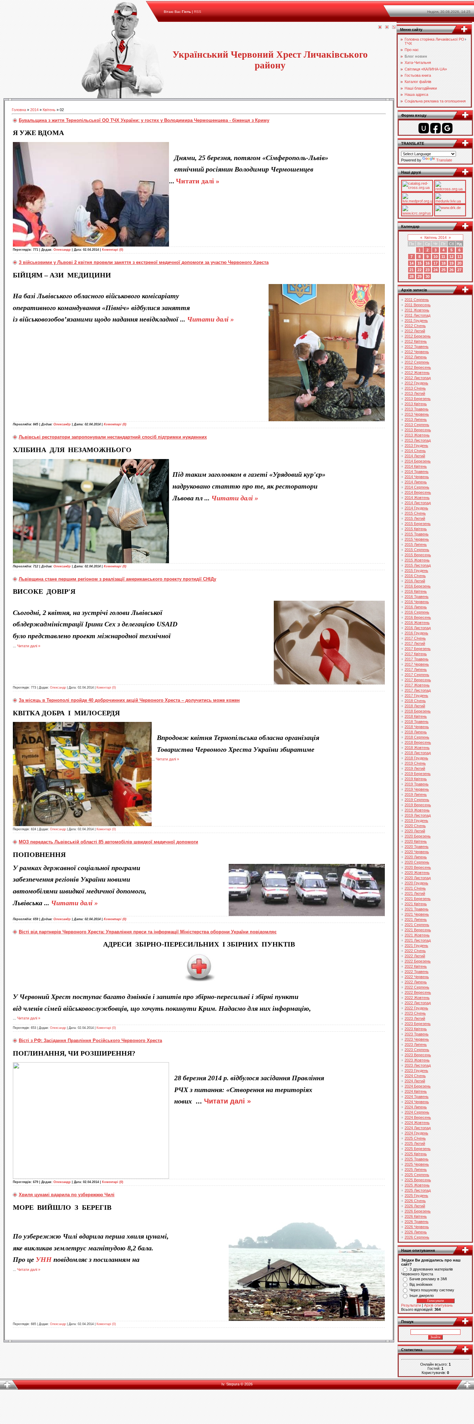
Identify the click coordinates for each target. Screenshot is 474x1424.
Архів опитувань (438, 1305)
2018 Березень (418, 711)
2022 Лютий (415, 956)
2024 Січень (415, 1076)
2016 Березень (418, 586)
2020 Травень (417, 846)
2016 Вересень (418, 617)
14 (411, 263)
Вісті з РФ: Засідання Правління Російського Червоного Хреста (90, 1040)
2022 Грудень (416, 1008)
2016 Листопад (418, 628)
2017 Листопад (418, 690)
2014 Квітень (416, 466)
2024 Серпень (417, 1112)
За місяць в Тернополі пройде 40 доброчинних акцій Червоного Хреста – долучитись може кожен (129, 700)
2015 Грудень (416, 570)
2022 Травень (417, 971)
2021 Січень (415, 888)
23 (427, 270)
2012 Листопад (418, 378)
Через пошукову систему (431, 1290)
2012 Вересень (418, 367)
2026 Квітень (416, 1216)
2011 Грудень (416, 320)
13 (459, 257)
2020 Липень (416, 857)
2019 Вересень (418, 805)
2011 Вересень (418, 305)
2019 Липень (416, 794)
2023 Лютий (415, 1018)
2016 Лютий (415, 581)
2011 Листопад (417, 315)
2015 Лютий (415, 518)
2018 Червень (417, 727)
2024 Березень (418, 1086)
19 (451, 263)
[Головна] (380, 27)
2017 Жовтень (417, 685)
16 (427, 263)
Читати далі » (197, 181)
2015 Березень (418, 524)
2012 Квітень (416, 341)
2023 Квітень (416, 1029)
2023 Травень (417, 1034)
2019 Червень (417, 789)
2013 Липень (416, 419)
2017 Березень (418, 649)
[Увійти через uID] (423, 128)
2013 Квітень (416, 404)
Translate (444, 160)
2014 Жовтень (417, 498)
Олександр (62, 249)
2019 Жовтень (417, 810)
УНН (44, 1259)
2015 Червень (417, 539)
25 (443, 270)
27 (459, 270)
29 (419, 276)
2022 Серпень (417, 987)
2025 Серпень (417, 1175)
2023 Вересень (418, 1055)
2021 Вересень (418, 930)
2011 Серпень (417, 300)
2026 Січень (415, 1201)
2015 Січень (415, 513)
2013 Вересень (418, 430)
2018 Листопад (418, 753)
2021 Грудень (416, 945)
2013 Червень (417, 414)
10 (435, 257)
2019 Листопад (418, 815)
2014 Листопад (418, 503)
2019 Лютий (415, 768)
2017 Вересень (418, 680)
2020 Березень (418, 836)
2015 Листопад (418, 565)
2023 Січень (415, 1013)
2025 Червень (417, 1164)
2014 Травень (417, 471)
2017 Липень (416, 669)
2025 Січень (415, 1138)
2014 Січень (415, 451)
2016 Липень (416, 607)
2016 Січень (415, 576)
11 (443, 257)
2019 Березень (418, 774)
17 (435, 263)
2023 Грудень (416, 1070)
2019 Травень (417, 784)
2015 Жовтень (417, 560)
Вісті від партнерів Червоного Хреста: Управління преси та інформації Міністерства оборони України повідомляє (148, 931)
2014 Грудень (416, 508)
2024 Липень (416, 1107)
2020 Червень (417, 852)
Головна (19, 110)
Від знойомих (421, 1284)
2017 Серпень (417, 675)
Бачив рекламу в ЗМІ (428, 1279)
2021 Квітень (416, 904)
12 (451, 257)
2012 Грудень (416, 383)
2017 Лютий (415, 643)
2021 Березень (418, 899)
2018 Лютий (415, 706)
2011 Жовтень (417, 310)
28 (411, 276)
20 (459, 263)
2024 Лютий (415, 1081)
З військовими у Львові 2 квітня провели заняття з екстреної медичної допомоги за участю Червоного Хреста (144, 262)
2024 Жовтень (417, 1123)
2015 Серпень (417, 550)
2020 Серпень (417, 862)
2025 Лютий (415, 1143)
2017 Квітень (416, 654)
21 (411, 270)
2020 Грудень (416, 883)
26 (451, 270)
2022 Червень (417, 977)
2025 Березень (418, 1149)
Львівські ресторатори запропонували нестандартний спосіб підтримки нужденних (113, 437)
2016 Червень (417, 602)
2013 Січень (415, 388)
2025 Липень (416, 1169)
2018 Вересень (418, 742)
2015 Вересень (418, 555)
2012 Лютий (415, 331)
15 (419, 263)
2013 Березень (418, 399)
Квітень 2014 (435, 237)
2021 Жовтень (417, 935)
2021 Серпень (417, 925)
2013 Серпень (417, 425)
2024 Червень (417, 1102)
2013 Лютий (415, 393)
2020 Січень (415, 826)
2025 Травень (417, 1159)
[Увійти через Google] (447, 128)
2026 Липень (416, 1232)
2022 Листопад (418, 1003)
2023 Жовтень (417, 1060)
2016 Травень (417, 596)
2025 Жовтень (417, 1185)
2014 (34, 110)
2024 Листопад (418, 1128)
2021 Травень (417, 909)
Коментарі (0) (112, 249)
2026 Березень (418, 1211)
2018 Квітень (416, 716)
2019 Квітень (416, 779)
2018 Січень (415, 701)
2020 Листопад (418, 878)
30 (427, 276)
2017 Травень (417, 659)
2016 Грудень (416, 633)
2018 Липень (416, 732)
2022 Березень (418, 961)
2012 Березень (418, 336)
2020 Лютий (415, 831)
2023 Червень (417, 1039)
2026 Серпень (417, 1237)
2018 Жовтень (417, 748)
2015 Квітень (416, 529)
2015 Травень (417, 534)
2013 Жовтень (417, 435)
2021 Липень (416, 919)
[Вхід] (394, 27)
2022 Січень (415, 951)
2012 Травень (417, 346)
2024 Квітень (416, 1091)
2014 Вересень (418, 492)
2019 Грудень (416, 820)
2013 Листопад (418, 440)
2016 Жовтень (417, 623)
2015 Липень (416, 544)
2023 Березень (418, 1024)
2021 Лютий (415, 893)
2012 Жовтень (417, 372)
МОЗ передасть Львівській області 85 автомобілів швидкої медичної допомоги (108, 841)
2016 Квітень (416, 591)
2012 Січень (415, 326)
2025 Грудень (416, 1195)
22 (419, 270)
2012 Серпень (417, 362)
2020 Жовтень (417, 873)
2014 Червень (417, 477)
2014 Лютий (415, 456)
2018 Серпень (417, 737)
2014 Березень (418, 461)
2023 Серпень (417, 1050)
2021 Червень (417, 914)
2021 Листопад (418, 940)
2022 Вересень (418, 992)
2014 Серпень (417, 487)
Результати (411, 1305)
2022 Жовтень (417, 998)
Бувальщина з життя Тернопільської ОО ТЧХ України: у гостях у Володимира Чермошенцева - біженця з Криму (144, 120)
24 (435, 270)
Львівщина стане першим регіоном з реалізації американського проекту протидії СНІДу (117, 579)
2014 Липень (416, 482)
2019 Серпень (417, 800)
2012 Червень (417, 352)
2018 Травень (417, 721)
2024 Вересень (418, 1117)
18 (443, 263)
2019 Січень (415, 763)
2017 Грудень (416, 695)
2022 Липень (416, 982)
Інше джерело (421, 1295)
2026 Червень (417, 1227)
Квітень (49, 110)
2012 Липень (416, 357)
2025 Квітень (416, 1154)
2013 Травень (417, 409)
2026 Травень (417, 1221)
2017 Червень (417, 664)
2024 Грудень (416, 1133)
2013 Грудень (416, 445)
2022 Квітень (416, 966)
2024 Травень (417, 1096)
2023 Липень (416, 1044)
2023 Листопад (418, 1065)
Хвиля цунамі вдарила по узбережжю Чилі (67, 1194)
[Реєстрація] (387, 27)
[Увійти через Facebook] (435, 128)
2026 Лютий (415, 1206)
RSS (197, 12)
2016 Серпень (417, 612)
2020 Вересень (418, 867)
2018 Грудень (416, 758)
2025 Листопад (418, 1190)
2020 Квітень (416, 841)
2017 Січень (415, 638)
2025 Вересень (418, 1180)
